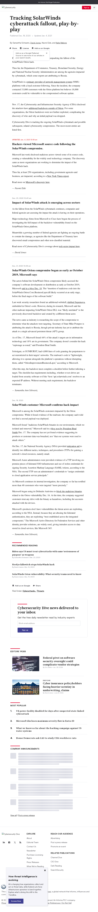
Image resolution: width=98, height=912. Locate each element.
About (29, 838)
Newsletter (31, 850)
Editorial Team (32, 842)
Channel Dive (56, 857)
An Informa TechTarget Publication (49, 2)
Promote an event (58, 846)
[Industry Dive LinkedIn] (3, 842)
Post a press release (26, 815)
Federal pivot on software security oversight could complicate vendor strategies (61, 661)
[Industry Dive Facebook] (9, 842)
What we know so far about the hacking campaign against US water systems (48, 729)
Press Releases (33, 862)
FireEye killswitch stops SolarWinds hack (33, 564)
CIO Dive (54, 861)
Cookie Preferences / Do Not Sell (57, 903)
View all (13, 815)
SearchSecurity (57, 870)
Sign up (86, 7)
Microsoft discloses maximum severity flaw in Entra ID (45, 721)
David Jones (35, 43)
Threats (40, 591)
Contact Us (31, 846)
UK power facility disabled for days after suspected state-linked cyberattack (50, 712)
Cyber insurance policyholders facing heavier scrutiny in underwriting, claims (62, 687)
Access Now (16, 901)
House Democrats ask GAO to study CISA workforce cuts (46, 738)
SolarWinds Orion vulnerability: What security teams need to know (46, 574)
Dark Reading (56, 866)
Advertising (55, 838)
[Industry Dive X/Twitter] (14, 842)
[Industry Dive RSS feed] (20, 842)
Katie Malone (61, 43)
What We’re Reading (35, 866)
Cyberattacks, (29, 591)
